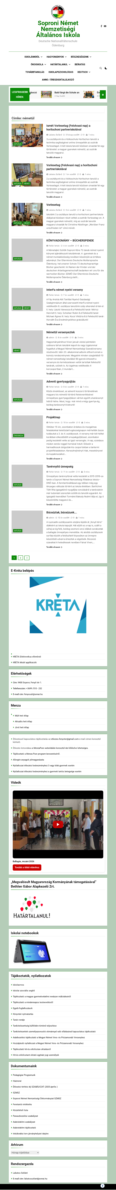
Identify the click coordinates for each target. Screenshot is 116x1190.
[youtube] (105, 26)
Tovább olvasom (53, 157)
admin (51, 337)
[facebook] (101, 26)
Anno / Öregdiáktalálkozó (58, 79)
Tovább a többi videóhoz (27, 867)
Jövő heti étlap (22, 727)
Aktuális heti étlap (23, 721)
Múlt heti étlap (21, 715)
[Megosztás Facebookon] (102, 1186)
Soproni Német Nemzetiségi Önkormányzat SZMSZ (37, 1098)
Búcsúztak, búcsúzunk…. (61, 512)
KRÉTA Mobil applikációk (25, 662)
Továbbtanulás (34, 72)
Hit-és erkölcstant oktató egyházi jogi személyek (36, 1055)
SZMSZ (16, 1092)
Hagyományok (55, 56)
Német (27, 183)
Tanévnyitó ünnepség (59, 466)
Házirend (17, 1081)
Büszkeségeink (80, 56)
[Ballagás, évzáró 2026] (58, 824)
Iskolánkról (32, 56)
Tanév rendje (19, 1020)
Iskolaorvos (18, 985)
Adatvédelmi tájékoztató (24, 1127)
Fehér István (54, 245)
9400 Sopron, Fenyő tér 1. (30, 682)
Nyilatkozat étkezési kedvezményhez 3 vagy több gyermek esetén (43, 765)
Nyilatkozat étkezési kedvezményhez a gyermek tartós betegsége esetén (47, 771)
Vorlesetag (53, 204)
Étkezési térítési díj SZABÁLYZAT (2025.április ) (35, 1087)
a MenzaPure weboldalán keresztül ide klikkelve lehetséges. (60, 748)
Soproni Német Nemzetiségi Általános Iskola (58, 28)
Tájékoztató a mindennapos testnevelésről (33, 1002)
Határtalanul (59, 64)
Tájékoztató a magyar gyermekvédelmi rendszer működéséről (42, 996)
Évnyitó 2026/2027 (98, 92)
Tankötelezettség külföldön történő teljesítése (35, 1026)
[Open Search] (101, 68)
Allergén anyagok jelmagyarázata (28, 760)
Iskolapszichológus (61, 72)
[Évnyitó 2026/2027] (81, 94)
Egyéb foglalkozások (23, 1008)
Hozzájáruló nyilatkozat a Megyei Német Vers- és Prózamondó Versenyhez (48, 1043)
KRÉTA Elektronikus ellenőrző (27, 656)
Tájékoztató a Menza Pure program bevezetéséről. (36, 754)
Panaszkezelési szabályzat (25, 1116)
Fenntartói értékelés (22, 1104)
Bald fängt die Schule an (59, 92)
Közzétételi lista (20, 1110)
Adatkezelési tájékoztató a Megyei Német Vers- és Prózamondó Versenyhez (49, 1037)
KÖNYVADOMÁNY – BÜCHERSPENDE (70, 240)
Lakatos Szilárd (55, 134)
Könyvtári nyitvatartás (23, 1014)
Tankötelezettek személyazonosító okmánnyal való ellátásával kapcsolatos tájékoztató (54, 1031)
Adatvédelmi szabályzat (24, 1122)
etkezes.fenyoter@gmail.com (65, 739)
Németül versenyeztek (60, 332)
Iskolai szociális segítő (24, 990)
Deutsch (83, 72)
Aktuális (17, 144)
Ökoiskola (37, 64)
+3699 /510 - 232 (34, 688)
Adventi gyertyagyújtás (60, 381)
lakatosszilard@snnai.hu (35, 1178)
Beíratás (80, 64)
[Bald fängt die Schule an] (38, 94)
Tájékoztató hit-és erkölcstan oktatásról (32, 1049)
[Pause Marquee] (103, 94)
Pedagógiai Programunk (24, 1075)
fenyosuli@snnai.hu (33, 694)
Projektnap (53, 417)
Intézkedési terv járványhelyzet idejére (31, 1133)
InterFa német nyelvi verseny (64, 289)
